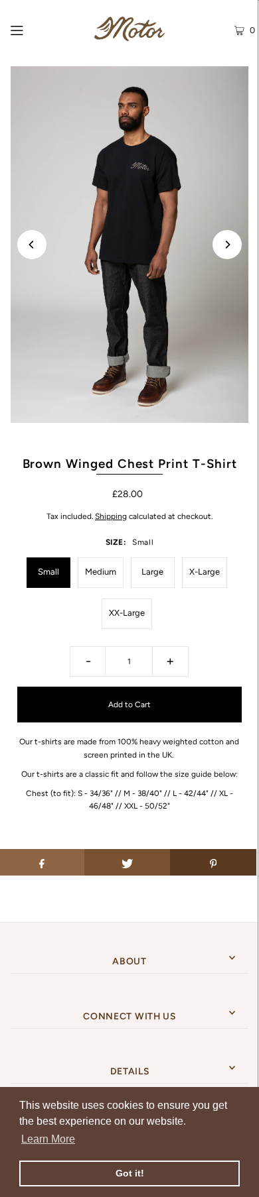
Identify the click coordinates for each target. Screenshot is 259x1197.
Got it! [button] (130, 1173)
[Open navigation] (35, 29)
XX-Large (127, 613)
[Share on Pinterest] (213, 862)
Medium (100, 572)
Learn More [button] (48, 1139)
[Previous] (31, 244)
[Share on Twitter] (127, 862)
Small (48, 572)
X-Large (204, 572)
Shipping (111, 516)
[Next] (227, 244)
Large (152, 572)
